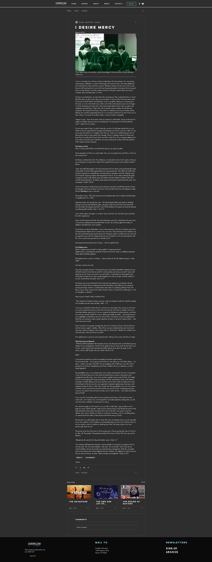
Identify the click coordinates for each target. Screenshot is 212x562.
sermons (76, 11)
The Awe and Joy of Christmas (104, 503)
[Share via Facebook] (76, 467)
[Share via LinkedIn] (84, 467)
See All (143, 482)
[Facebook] (139, 4)
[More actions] (136, 22)
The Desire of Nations (131, 503)
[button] (96, 4)
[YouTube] (143, 4)
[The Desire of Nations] (133, 492)
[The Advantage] (79, 492)
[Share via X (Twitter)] (80, 467)
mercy (79, 457)
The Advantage (78, 502)
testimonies (84, 11)
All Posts (69, 11)
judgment (90, 457)
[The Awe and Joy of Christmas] (106, 492)
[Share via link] (88, 467)
